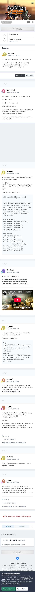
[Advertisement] (17, 142)
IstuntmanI (11, 90)
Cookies (23, 563)
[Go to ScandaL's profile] (5, 54)
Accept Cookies (9, 589)
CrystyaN (10, 270)
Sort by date (29, 75)
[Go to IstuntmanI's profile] (3, 91)
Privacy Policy (14, 563)
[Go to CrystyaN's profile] (3, 271)
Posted (14, 55)
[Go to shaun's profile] (3, 408)
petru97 (10, 379)
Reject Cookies (22, 589)
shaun (9, 407)
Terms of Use (5, 583)
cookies (13, 576)
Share (9, 526)
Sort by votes (20, 75)
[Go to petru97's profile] (3, 380)
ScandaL (18, 39)
